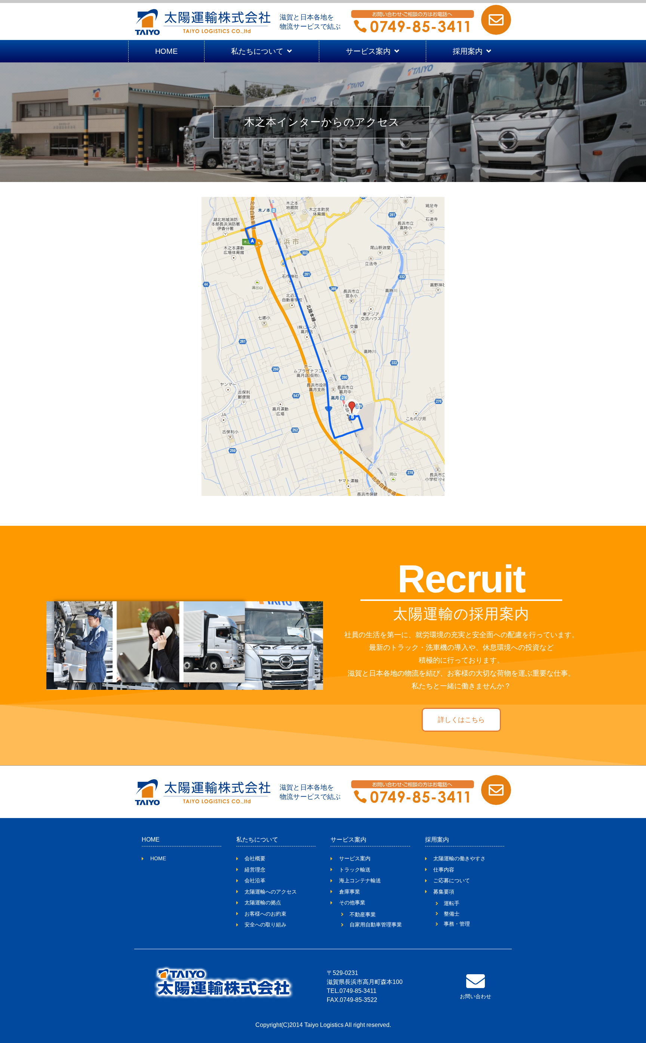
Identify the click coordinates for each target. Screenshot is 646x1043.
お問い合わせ (475, 996)
